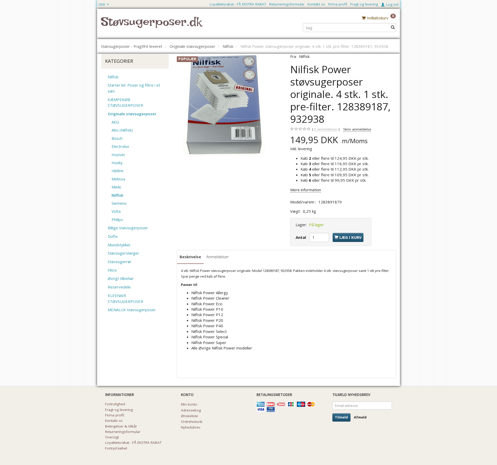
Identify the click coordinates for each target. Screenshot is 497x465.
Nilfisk (304, 56)
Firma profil (337, 4)
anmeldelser (326, 129)
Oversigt (112, 437)
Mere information (305, 189)
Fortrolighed (115, 404)
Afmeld (360, 417)
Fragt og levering (364, 4)
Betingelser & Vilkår (121, 426)
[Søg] (393, 27)
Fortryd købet (116, 448)
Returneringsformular (286, 4)
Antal (301, 237)
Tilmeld (341, 417)
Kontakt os (316, 4)
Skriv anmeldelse (357, 129)
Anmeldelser (217, 256)
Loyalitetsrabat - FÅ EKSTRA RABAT (238, 4)
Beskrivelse (190, 256)
